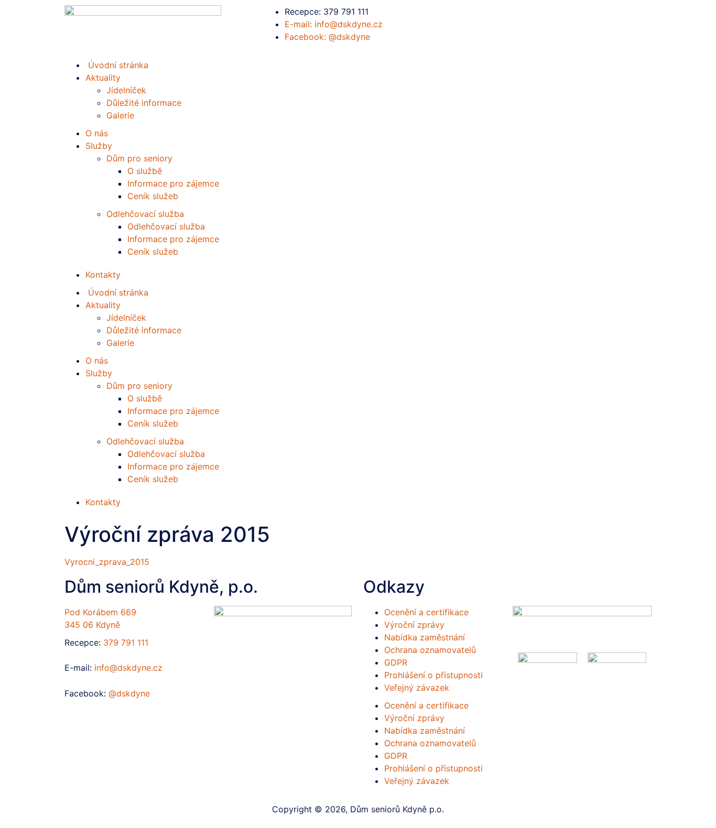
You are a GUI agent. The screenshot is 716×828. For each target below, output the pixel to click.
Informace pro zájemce (173, 183)
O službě (144, 171)
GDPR (395, 662)
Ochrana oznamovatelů (430, 650)
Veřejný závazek (416, 687)
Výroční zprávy (414, 624)
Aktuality (103, 77)
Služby (98, 145)
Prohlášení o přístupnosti (433, 675)
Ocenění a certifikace (426, 612)
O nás (96, 133)
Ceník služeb (152, 196)
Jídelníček (126, 90)
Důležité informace (143, 102)
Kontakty (103, 274)
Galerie (120, 115)
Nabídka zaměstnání (424, 637)
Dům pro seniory (139, 158)
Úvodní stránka (116, 292)
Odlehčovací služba (145, 214)
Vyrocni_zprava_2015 (106, 562)
